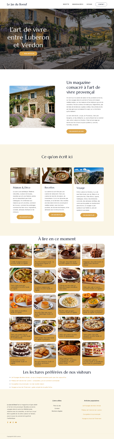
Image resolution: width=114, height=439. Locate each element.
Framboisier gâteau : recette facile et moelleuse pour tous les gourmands (93, 361)
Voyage (89, 4)
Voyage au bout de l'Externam (91, 418)
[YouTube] (16, 422)
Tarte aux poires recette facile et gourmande (68, 335)
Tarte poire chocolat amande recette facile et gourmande (92, 336)
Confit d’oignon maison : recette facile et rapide (19, 262)
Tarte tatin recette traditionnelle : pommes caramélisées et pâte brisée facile (67, 360)
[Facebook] (7, 422)
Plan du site (57, 405)
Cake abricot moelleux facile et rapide (19, 311)
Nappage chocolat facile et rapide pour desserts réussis (93, 263)
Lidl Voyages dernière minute (92, 405)
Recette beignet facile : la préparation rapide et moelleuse (44, 263)
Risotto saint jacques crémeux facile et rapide (68, 311)
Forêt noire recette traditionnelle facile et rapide (19, 361)
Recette (66, 4)
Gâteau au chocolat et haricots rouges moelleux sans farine (68, 287)
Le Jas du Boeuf (17, 4)
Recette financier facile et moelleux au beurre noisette (44, 363)
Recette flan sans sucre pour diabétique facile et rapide (44, 314)
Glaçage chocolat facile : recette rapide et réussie (68, 262)
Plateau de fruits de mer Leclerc (92, 410)
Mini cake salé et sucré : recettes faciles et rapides (92, 288)
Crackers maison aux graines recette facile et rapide (43, 288)
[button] (101, 4)
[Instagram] (13, 422)
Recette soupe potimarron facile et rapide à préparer (93, 311)
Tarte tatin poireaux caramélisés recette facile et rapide (20, 287)
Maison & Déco (77, 4)
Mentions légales (57, 411)
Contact (57, 408)
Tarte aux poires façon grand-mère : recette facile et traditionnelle (21, 336)
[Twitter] (10, 422)
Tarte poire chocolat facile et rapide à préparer (44, 338)
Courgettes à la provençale (91, 414)
